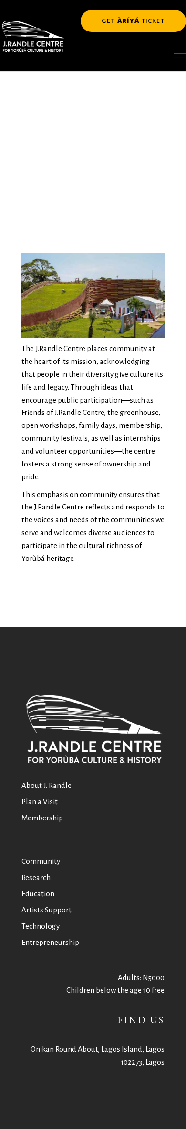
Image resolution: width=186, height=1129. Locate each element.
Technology (40, 926)
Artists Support (46, 910)
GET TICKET (133, 20)
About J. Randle (46, 785)
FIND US (141, 1020)
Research (36, 877)
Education (37, 894)
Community (40, 861)
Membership (42, 818)
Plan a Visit (39, 802)
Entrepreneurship (50, 942)
